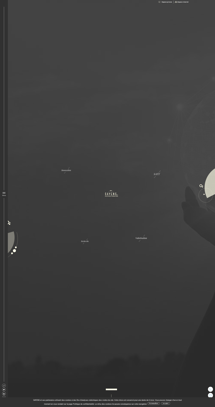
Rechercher (4, 385)
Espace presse (167, 2)
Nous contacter (210, 395)
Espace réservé (182, 2)
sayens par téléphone (210, 389)
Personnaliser (153, 403)
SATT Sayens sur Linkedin (4, 393)
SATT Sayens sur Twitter (4, 389)
